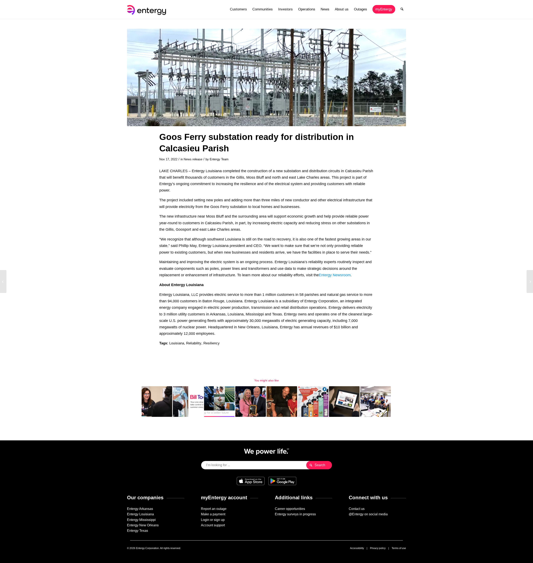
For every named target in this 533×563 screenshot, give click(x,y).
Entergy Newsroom (335, 275)
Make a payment (213, 514)
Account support (213, 525)
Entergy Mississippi (141, 520)
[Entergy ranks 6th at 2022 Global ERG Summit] (530, 281)
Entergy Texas (137, 530)
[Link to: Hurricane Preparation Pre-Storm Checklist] (313, 401)
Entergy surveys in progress (295, 514)
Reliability (193, 343)
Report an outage (214, 509)
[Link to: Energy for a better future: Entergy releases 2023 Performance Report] (219, 401)
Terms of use (399, 548)
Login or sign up (213, 520)
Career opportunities (290, 509)
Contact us (357, 509)
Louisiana (176, 343)
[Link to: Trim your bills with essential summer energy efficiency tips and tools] (188, 401)
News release (193, 159)
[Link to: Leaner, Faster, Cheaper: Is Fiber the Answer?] (375, 401)
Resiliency (211, 343)
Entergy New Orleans (143, 525)
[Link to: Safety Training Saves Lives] (281, 401)
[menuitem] (238, 9)
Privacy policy (378, 548)
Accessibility (357, 548)
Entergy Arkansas (140, 509)
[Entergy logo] (147, 9)
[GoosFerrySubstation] (266, 77)
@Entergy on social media (368, 514)
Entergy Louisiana (140, 514)
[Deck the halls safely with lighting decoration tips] (3, 281)
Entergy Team (219, 159)
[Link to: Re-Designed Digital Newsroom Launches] (344, 401)
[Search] (402, 9)
